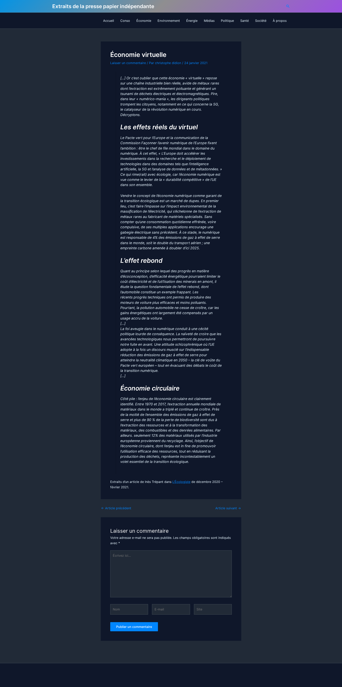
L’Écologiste (181, 482)
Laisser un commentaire (128, 63)
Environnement (169, 21)
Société (260, 21)
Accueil (108, 21)
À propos (280, 21)
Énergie (192, 21)
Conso (125, 21)
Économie (143, 21)
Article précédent (116, 508)
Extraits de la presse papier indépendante (103, 6)
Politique (227, 21)
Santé (244, 21)
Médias (209, 21)
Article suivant (228, 508)
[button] (288, 6)
